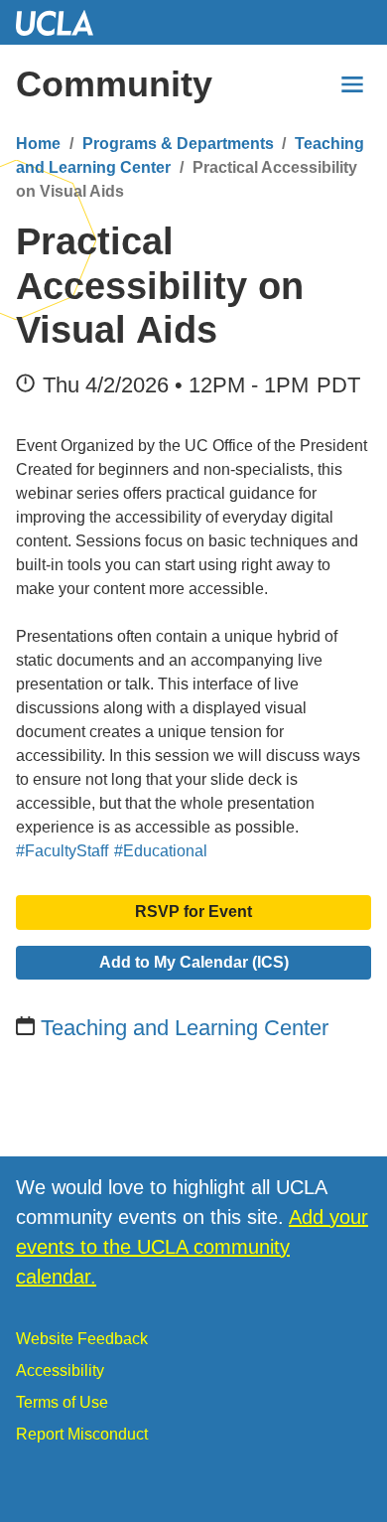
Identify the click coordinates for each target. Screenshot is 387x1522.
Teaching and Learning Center (184, 1027)
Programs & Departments (178, 143)
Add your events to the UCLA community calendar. (192, 1247)
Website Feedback (82, 1338)
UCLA (63, 22)
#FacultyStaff (62, 850)
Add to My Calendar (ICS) (194, 962)
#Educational (160, 850)
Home (38, 143)
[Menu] (352, 84)
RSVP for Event (193, 911)
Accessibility (60, 1370)
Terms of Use (62, 1402)
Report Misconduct (82, 1434)
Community (114, 84)
